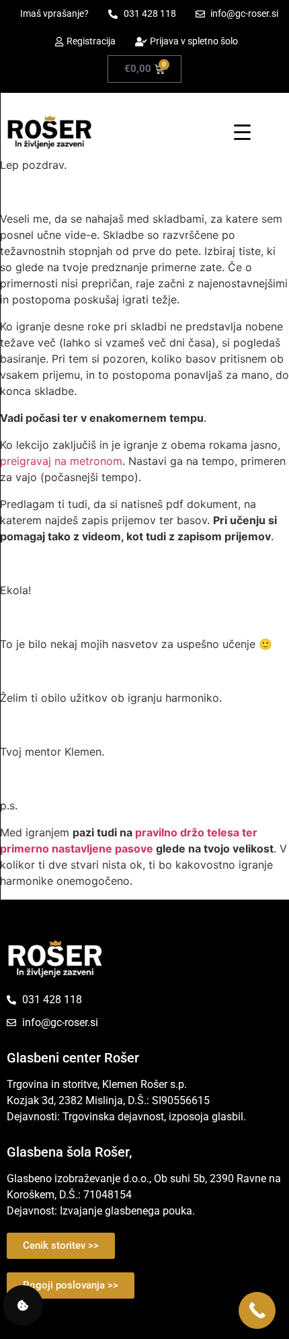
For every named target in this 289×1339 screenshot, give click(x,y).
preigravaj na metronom (61, 461)
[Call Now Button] (257, 1310)
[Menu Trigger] (242, 131)
